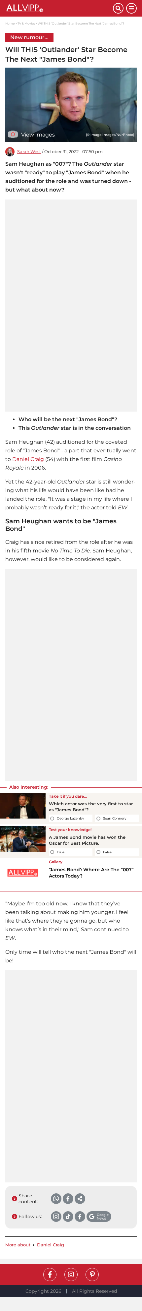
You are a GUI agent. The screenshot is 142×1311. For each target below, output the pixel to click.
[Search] (118, 8)
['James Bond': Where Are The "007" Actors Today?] (23, 873)
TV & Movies (26, 23)
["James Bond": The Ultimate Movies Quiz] (23, 808)
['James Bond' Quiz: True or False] (23, 841)
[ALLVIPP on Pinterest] (92, 1274)
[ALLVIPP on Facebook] (49, 1274)
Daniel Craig (28, 459)
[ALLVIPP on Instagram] (71, 1274)
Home (10, 23)
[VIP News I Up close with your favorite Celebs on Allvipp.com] (59, 8)
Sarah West (29, 151)
